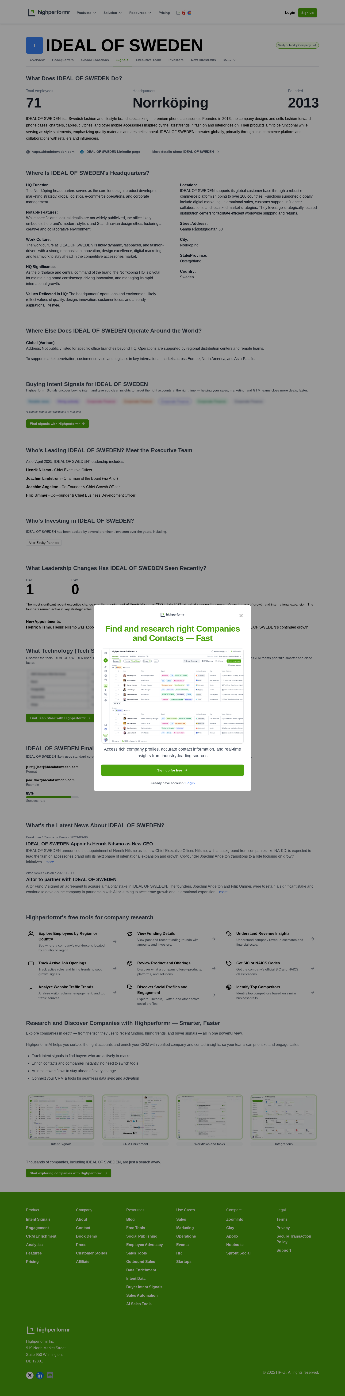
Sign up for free (169, 770)
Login (190, 783)
